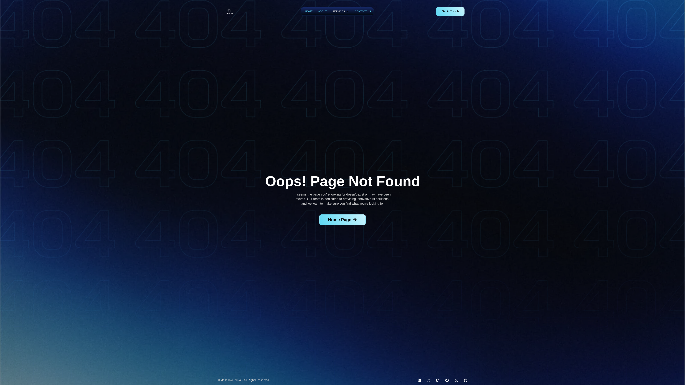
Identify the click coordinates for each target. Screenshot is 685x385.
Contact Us (363, 11)
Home (309, 11)
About (322, 11)
